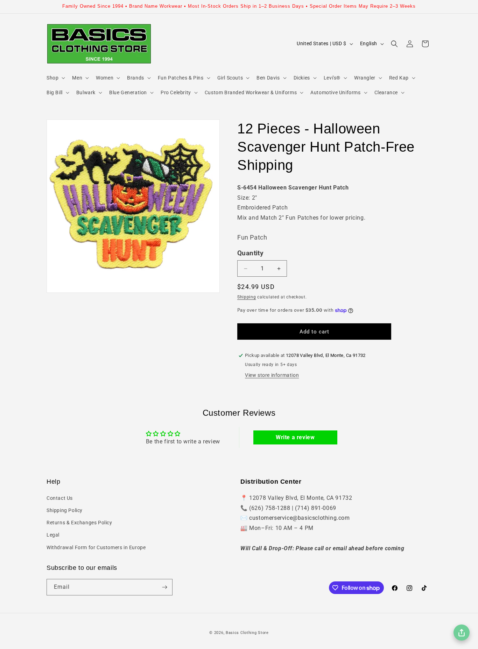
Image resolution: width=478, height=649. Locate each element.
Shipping (246, 297)
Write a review (295, 437)
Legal (53, 535)
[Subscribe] (164, 587)
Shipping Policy (65, 510)
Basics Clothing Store (247, 632)
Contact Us (60, 497)
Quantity (250, 253)
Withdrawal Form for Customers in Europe (96, 547)
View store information (272, 375)
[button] (55, 77)
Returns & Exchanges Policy (79, 522)
